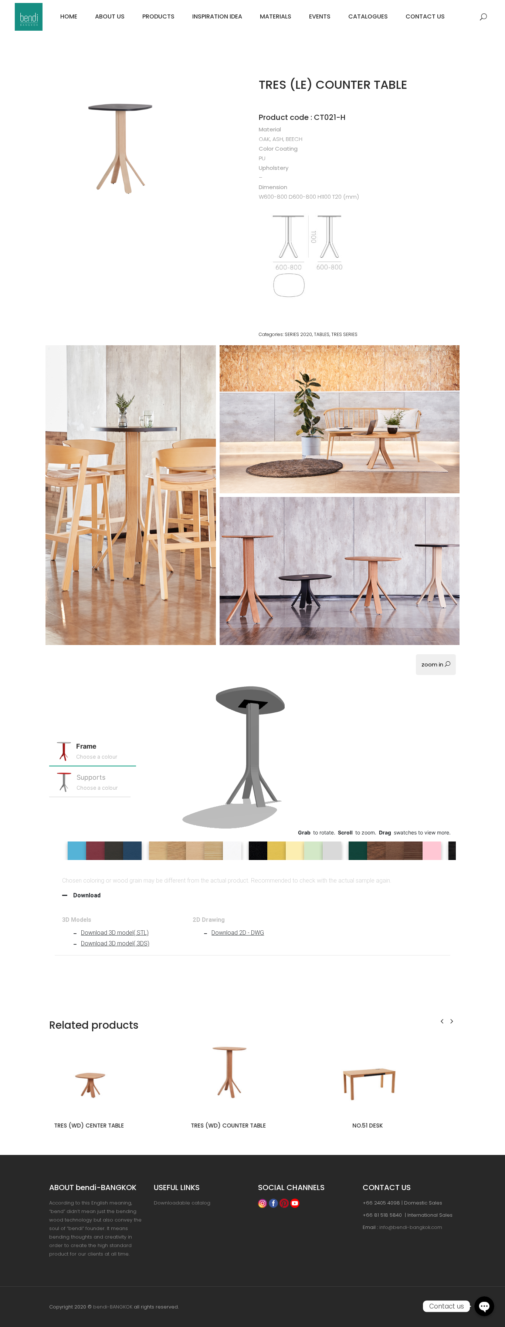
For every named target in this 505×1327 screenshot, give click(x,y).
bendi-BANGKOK (112, 1306)
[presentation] (442, 1021)
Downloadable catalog (182, 1202)
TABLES (321, 334)
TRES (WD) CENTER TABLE (87, 1125)
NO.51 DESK (366, 1125)
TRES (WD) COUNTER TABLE (226, 1125)
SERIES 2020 (298, 334)
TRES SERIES (344, 334)
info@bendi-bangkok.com (410, 1227)
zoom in (433, 664)
